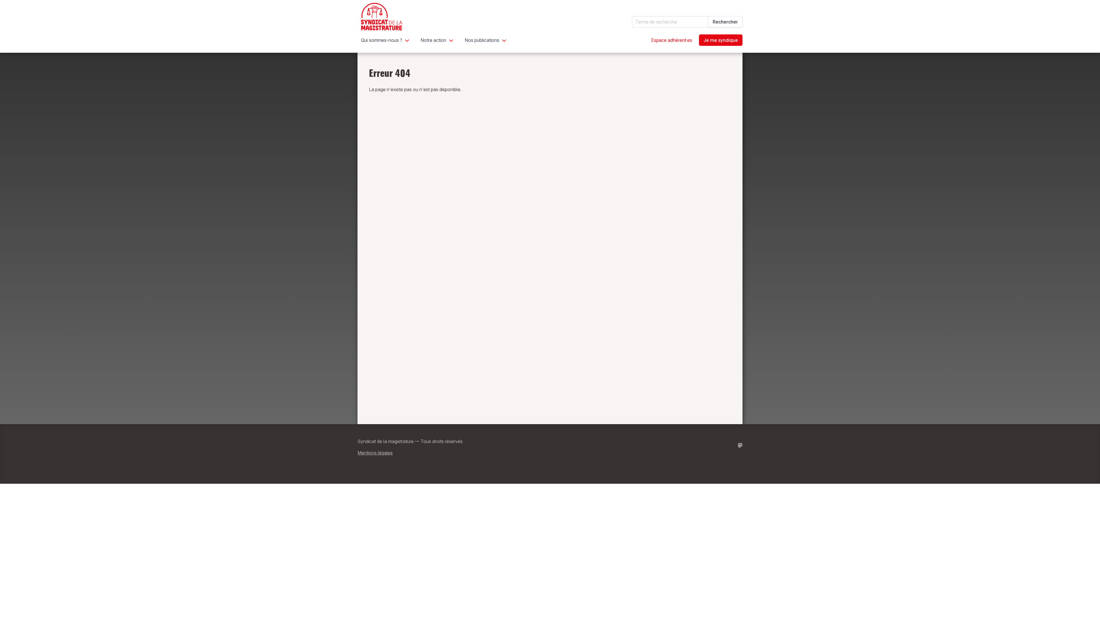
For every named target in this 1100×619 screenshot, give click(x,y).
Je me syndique (721, 40)
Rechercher (725, 22)
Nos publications (482, 40)
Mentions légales (375, 453)
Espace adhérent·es (671, 40)
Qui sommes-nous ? (381, 40)
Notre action (433, 40)
